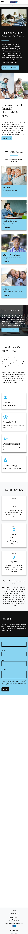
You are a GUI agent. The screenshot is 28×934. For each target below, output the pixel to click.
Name (3, 641)
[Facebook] (13, 926)
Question (4, 670)
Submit (5, 689)
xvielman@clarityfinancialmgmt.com (14, 923)
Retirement (14, 933)
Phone (3, 660)
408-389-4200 (15, 913)
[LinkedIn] (15, 926)
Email (3, 650)
